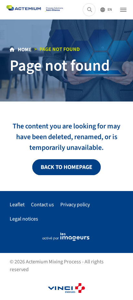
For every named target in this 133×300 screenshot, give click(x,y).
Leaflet (17, 204)
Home (24, 49)
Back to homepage (66, 167)
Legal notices (24, 218)
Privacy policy (75, 204)
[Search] (89, 10)
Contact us (42, 204)
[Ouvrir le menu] (123, 10)
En (109, 9)
